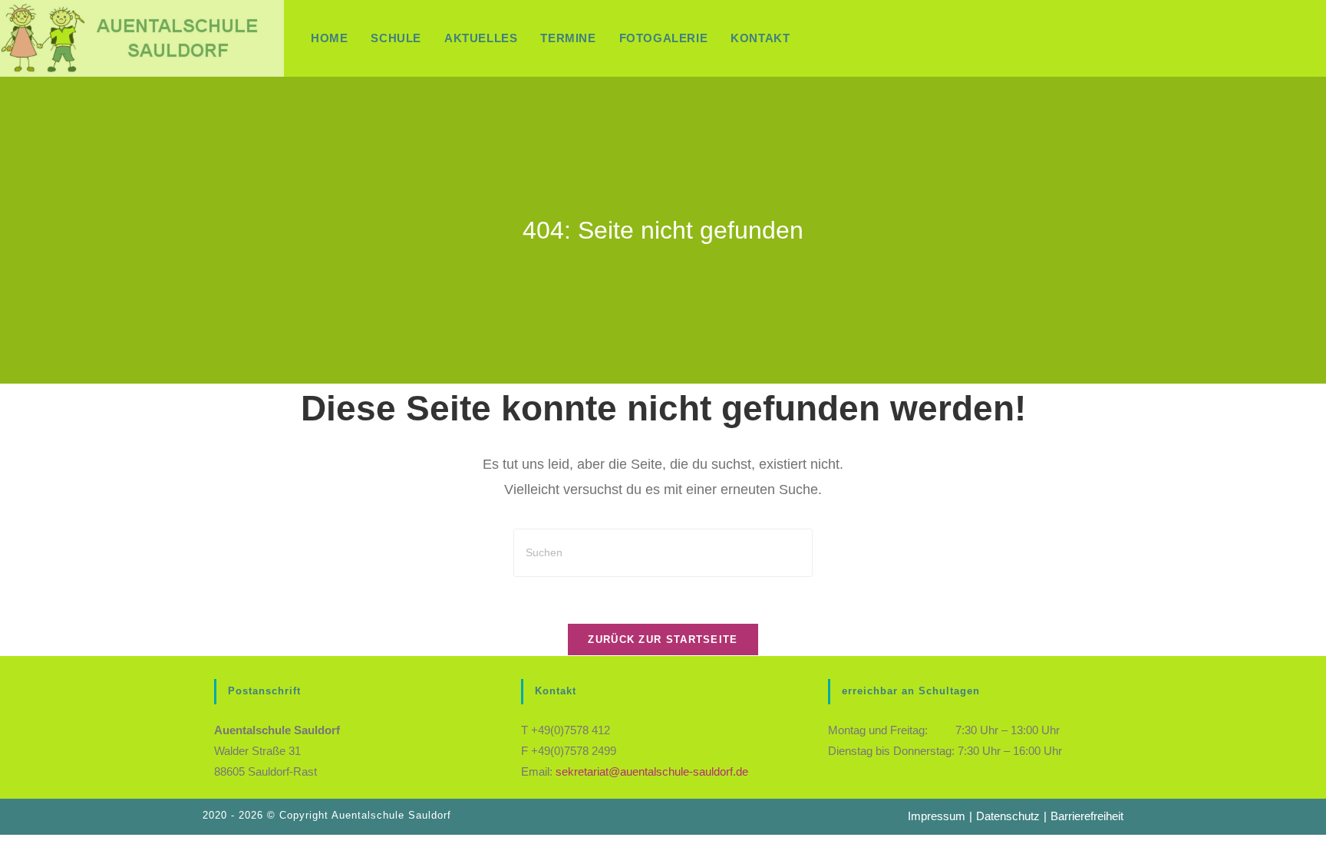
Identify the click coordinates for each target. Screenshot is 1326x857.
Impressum (936, 815)
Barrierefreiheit (1087, 815)
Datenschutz (1008, 815)
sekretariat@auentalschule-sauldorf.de (652, 771)
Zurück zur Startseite (662, 639)
